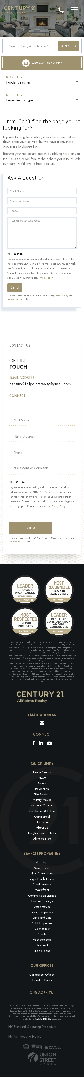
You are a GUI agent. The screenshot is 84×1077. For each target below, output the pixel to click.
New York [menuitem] (42, 945)
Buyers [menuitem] (42, 777)
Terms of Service (14, 299)
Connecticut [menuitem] (42, 928)
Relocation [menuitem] (42, 789)
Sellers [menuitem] (42, 783)
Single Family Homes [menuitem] (42, 879)
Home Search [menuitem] (42, 772)
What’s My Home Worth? (47, 63)
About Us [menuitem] (42, 827)
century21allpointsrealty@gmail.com (40, 384)
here (66, 153)
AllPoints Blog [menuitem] (42, 838)
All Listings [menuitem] (42, 862)
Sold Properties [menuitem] (42, 923)
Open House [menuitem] (42, 906)
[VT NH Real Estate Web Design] (42, 1058)
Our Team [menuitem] (42, 822)
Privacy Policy (45, 278)
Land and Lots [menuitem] (42, 917)
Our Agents (41, 993)
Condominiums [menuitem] (42, 884)
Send (15, 287)
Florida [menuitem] (42, 934)
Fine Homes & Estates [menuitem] (42, 811)
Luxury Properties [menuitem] (42, 912)
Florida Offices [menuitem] (42, 980)
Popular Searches (18, 82)
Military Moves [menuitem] (42, 800)
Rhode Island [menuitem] (42, 951)
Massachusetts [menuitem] (42, 939)
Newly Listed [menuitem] (42, 868)
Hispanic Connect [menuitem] (42, 805)
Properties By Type (19, 100)
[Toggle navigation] (74, 8)
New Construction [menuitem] (42, 873)
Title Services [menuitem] (42, 794)
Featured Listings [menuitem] (42, 901)
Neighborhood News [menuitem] (42, 833)
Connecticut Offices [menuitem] (42, 974)
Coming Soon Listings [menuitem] (42, 895)
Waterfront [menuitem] (42, 890)
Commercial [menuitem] (42, 816)
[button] (68, 46)
